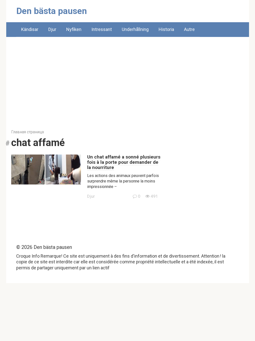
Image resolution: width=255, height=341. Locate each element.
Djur (52, 29)
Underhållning (135, 29)
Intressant (101, 29)
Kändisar (29, 29)
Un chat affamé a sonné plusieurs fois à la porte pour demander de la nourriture (123, 162)
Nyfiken (73, 29)
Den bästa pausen (51, 11)
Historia (166, 29)
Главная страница (27, 132)
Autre (189, 29)
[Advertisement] (127, 79)
